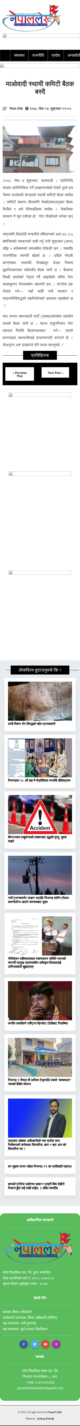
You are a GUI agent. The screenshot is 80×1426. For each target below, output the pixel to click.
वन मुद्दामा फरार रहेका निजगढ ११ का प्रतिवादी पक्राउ (40, 1166)
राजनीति (38, 55)
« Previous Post (20, 374)
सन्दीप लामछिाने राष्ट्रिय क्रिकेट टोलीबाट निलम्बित (38, 1023)
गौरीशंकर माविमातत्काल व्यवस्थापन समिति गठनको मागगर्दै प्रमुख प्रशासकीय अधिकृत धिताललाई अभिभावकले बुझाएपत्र (37, 962)
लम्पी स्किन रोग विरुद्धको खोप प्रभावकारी (31, 724)
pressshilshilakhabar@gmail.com (40, 1388)
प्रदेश (56, 55)
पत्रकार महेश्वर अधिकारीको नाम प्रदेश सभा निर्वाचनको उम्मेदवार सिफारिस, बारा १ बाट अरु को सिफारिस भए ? (37, 1145)
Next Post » (55, 373)
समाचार (19, 55)
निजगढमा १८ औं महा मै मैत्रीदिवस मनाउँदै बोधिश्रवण (39, 780)
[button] (24, 1344)
